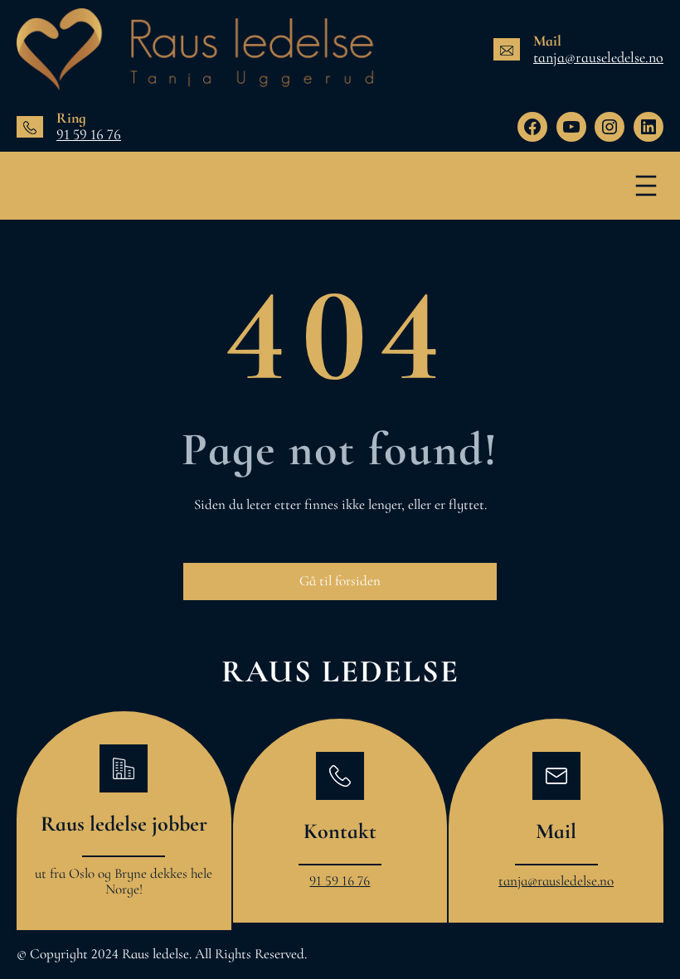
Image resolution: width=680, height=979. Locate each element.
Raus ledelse (340, 671)
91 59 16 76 (88, 134)
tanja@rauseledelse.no (598, 57)
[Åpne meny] (646, 185)
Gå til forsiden (340, 580)
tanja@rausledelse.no (556, 880)
